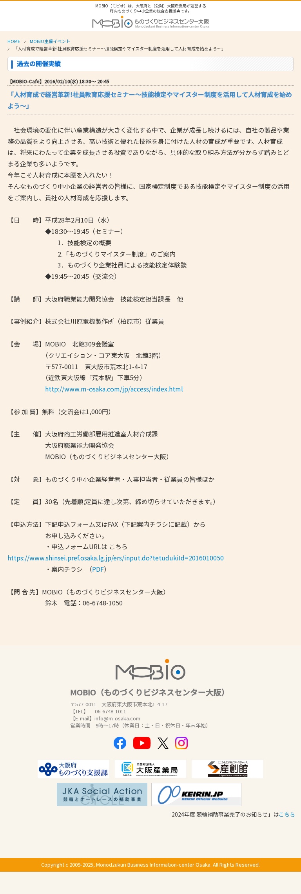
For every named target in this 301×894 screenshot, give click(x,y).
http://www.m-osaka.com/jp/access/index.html (114, 388)
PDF (98, 569)
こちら (287, 814)
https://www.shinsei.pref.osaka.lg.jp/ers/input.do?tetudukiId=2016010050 (115, 557)
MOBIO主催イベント (50, 41)
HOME (13, 41)
